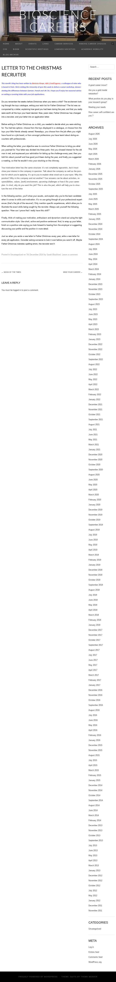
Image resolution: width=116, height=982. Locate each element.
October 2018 (94, 580)
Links (46, 44)
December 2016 (95, 690)
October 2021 (94, 414)
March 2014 (94, 815)
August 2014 (94, 805)
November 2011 (95, 910)
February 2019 (95, 560)
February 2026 (95, 164)
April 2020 (93, 489)
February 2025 (95, 214)
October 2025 (94, 184)
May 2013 (93, 855)
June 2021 (93, 434)
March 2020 (94, 495)
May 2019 (93, 545)
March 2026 (94, 159)
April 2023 (93, 324)
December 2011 (95, 905)
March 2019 (94, 555)
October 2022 (94, 354)
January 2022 (94, 399)
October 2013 (94, 835)
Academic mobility (92, 49)
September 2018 (96, 585)
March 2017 (94, 675)
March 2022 (94, 389)
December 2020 (95, 454)
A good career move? (98, 85)
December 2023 (95, 284)
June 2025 (93, 199)
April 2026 (93, 154)
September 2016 (96, 705)
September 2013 (96, 840)
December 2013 (95, 825)
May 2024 (93, 259)
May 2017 (93, 665)
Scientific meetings (36, 49)
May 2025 (93, 204)
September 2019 (96, 525)
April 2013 (93, 860)
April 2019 (93, 550)
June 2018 (93, 600)
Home (6, 44)
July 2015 (93, 760)
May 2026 (93, 149)
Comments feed (95, 957)
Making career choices (92, 44)
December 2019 (95, 510)
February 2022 (95, 394)
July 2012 (93, 890)
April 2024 (93, 264)
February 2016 (95, 735)
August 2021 (94, 424)
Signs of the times (11, 272)
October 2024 (94, 234)
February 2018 (95, 620)
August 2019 (94, 530)
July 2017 (93, 655)
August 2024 (94, 244)
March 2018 (94, 615)
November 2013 (95, 830)
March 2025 (94, 209)
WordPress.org (95, 962)
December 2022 (95, 344)
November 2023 (95, 289)
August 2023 (94, 304)
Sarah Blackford (54, 254)
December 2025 (95, 174)
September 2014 (96, 800)
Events (33, 44)
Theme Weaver (89, 977)
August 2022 (94, 364)
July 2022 (93, 369)
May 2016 (93, 725)
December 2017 (95, 630)
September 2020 (96, 469)
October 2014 (94, 795)
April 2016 (93, 730)
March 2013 (94, 865)
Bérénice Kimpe (38, 83)
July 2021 (93, 429)
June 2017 (93, 660)
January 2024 (94, 279)
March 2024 (94, 269)
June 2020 (93, 479)
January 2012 (94, 900)
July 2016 (93, 715)
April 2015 (93, 765)
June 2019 (93, 540)
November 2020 (95, 459)
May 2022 (93, 379)
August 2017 (94, 650)
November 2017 (95, 635)
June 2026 (93, 144)
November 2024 (95, 229)
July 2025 (93, 194)
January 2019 (94, 565)
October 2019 (94, 520)
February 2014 (95, 820)
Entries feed (94, 952)
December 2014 (95, 785)
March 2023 (94, 329)
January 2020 (94, 505)
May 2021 (93, 439)
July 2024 (93, 249)
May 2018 (93, 605)
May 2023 (93, 319)
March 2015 (94, 770)
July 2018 (93, 595)
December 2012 (95, 875)
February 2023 (95, 334)
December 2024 (95, 224)
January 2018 (94, 625)
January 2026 (94, 169)
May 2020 (93, 484)
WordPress (51, 977)
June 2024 (93, 254)
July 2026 (93, 139)
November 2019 (95, 515)
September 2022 (96, 359)
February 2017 (95, 680)
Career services (64, 44)
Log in (91, 947)
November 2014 (95, 790)
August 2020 (94, 474)
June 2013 (93, 850)
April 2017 (93, 670)
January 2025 (94, 219)
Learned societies (65, 49)
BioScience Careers (58, 20)
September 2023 (96, 299)
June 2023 (93, 314)
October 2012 (94, 885)
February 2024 (95, 274)
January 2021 (94, 449)
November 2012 (95, 880)
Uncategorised (16, 254)
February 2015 (95, 775)
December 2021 (95, 404)
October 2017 (94, 640)
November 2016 (95, 695)
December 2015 (95, 745)
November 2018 (95, 575)
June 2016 (93, 720)
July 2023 (93, 309)
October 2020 (94, 464)
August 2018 (94, 590)
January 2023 (94, 339)
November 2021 (95, 409)
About (19, 44)
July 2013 (93, 845)
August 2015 (94, 755)
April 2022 (93, 384)
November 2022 (95, 349)
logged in (17, 290)
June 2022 (93, 374)
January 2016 (94, 740)
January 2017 (94, 685)
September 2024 (96, 239)
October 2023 (94, 294)
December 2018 (95, 570)
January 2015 (94, 780)
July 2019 (93, 535)
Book (16, 49)
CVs (5, 49)
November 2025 (95, 179)
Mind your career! (72, 272)
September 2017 (96, 645)
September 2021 (96, 419)
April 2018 (93, 610)
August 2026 (94, 134)
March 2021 (94, 444)
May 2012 (93, 895)
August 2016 (94, 710)
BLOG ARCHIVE (11, 55)
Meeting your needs (97, 107)
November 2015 (95, 750)
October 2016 (94, 700)
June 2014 (93, 810)
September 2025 (96, 189)
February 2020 (95, 500)
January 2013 (94, 870)
